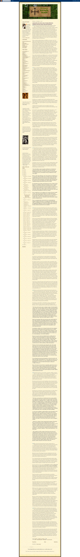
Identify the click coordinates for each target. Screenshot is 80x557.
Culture (23, 58)
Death (23, 59)
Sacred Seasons (24, 80)
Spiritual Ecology (24, 84)
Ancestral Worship (24, 51)
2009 (24, 172)
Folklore (23, 62)
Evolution (23, 60)
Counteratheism (24, 55)
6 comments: (43, 538)
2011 (24, 170)
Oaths (23, 74)
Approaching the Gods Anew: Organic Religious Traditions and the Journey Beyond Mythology (42, 23)
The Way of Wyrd (24, 45)
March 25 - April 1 (27, 226)
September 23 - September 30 (26, 202)
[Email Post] (46, 538)
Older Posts (56, 541)
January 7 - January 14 (27, 242)
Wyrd (23, 91)
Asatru (23, 53)
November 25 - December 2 (26, 185)
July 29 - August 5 (26, 213)
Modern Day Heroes (25, 72)
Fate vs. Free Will (24, 61)
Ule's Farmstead (24, 46)
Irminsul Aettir (24, 43)
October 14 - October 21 (27, 197)
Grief (23, 64)
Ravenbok (23, 44)
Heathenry (23, 66)
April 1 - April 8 (26, 225)
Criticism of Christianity (25, 56)
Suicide (23, 86)
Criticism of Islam (24, 57)
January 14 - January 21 (27, 240)
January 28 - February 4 (27, 236)
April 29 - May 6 (26, 222)
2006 (24, 244)
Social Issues (24, 83)
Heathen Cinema (24, 65)
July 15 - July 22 (26, 215)
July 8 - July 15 (26, 216)
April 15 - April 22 (27, 224)
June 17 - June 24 (26, 217)
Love (23, 71)
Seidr (23, 81)
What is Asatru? (24, 47)
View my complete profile (25, 37)
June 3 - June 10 (26, 220)
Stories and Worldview (25, 85)
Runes (23, 79)
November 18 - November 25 (26, 187)
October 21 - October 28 (27, 192)
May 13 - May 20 (26, 221)
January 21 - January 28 (27, 238)
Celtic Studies (24, 54)
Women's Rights (24, 90)
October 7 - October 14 (27, 199)
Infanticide (23, 68)
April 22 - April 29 (27, 223)
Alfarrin (28, 24)
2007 (24, 175)
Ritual (23, 78)
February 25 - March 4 (27, 230)
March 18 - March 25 (27, 228)
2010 (24, 171)
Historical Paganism (25, 67)
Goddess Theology (25, 63)
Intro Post (23, 69)
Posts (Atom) (39, 544)
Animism (23, 52)
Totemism (23, 88)
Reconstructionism (24, 77)
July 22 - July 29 (26, 214)
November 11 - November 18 (26, 189)
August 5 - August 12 (27, 212)
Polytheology (24, 76)
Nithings (23, 73)
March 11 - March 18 (27, 229)
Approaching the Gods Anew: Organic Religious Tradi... (27, 195)
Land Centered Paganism (25, 70)
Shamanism (24, 82)
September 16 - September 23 (26, 204)
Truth (23, 89)
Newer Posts (34, 541)
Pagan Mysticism (24, 75)
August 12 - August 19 (27, 210)
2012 (24, 169)
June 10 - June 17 (26, 218)
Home (45, 541)
